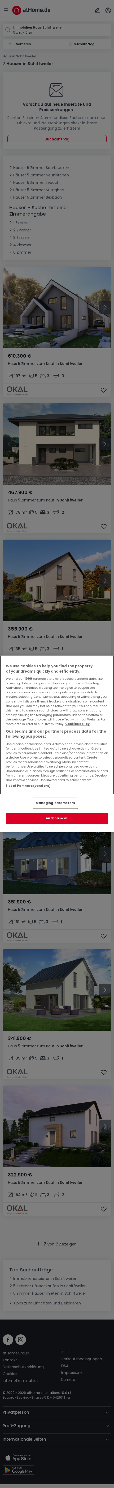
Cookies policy (77, 724)
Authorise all (57, 818)
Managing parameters (55, 803)
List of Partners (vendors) (28, 786)
